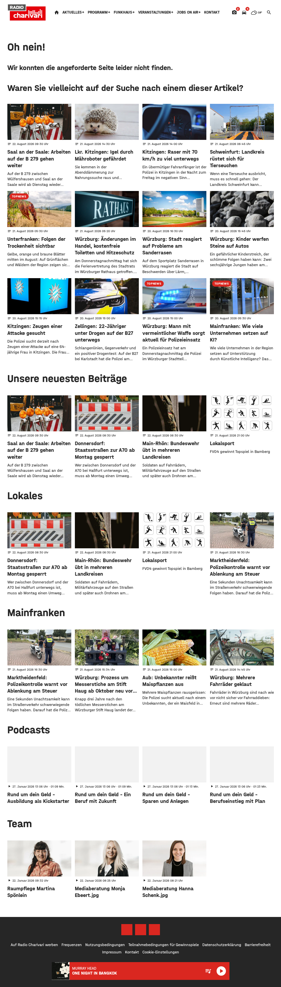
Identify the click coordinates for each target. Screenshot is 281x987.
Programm (98, 12)
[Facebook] (126, 929)
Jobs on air (187, 12)
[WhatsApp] (154, 929)
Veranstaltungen (154, 12)
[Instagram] (140, 929)
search (269, 12)
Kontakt (212, 12)
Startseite (56, 12)
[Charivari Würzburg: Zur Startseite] (26, 12)
